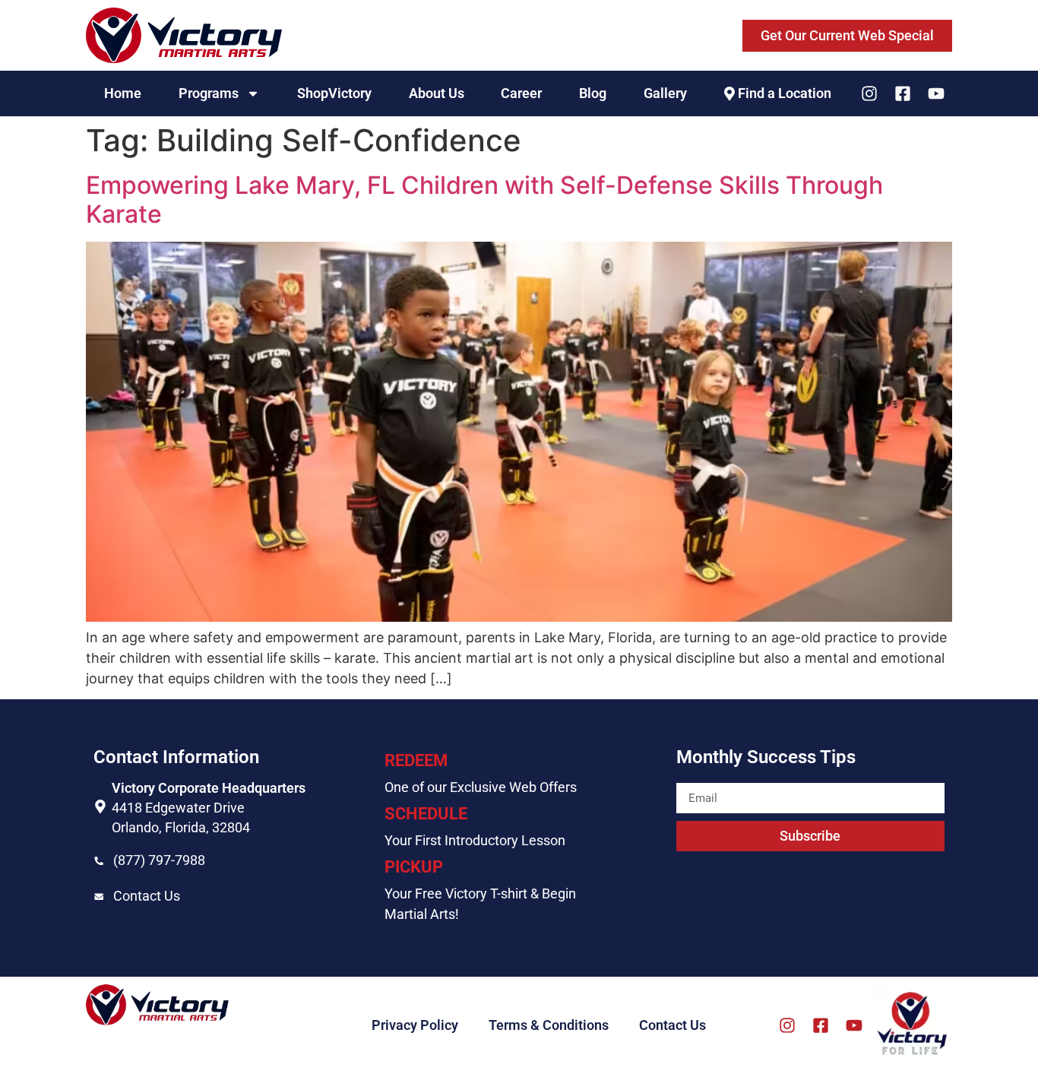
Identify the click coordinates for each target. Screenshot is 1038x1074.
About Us (436, 93)
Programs (209, 93)
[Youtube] (936, 93)
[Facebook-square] (902, 93)
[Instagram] (869, 93)
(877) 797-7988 (159, 860)
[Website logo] (184, 35)
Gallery (665, 93)
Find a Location (784, 93)
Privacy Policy (415, 1025)
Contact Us (146, 896)
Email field (709, 776)
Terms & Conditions (549, 1025)
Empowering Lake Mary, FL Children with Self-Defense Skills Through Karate (484, 199)
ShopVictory (334, 93)
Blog (592, 93)
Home (122, 93)
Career (521, 93)
